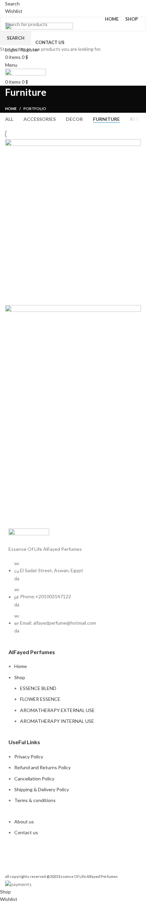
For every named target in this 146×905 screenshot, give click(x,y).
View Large (135, 145)
